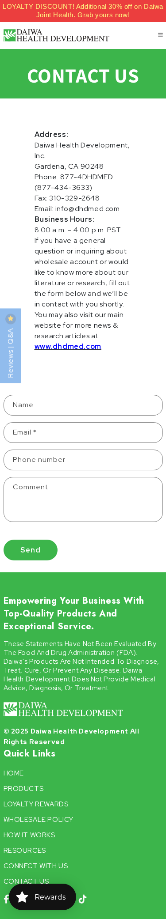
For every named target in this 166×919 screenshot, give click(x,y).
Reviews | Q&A (10, 352)
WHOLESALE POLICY (39, 819)
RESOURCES (25, 850)
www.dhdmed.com (68, 346)
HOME (14, 773)
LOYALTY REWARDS (36, 804)
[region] (83, 11)
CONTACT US (26, 881)
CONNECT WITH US (36, 866)
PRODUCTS (24, 788)
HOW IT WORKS (29, 835)
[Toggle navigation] (160, 35)
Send (30, 550)
